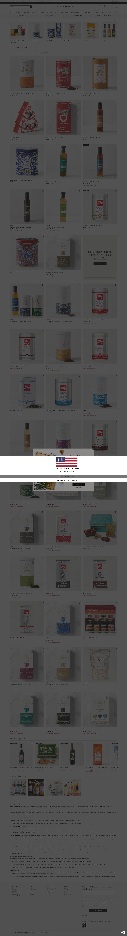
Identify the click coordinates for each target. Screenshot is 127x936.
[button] (123, 932)
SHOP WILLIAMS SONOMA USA (68, 476)
